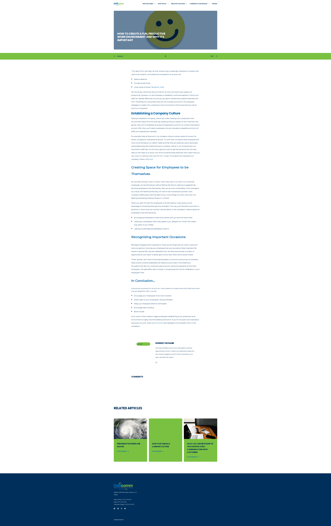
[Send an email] (156, 362)
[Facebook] (115, 508)
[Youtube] (124, 508)
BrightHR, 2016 (157, 87)
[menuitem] (148, 3)
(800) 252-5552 (130, 504)
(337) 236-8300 (127, 499)
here (151, 159)
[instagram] (121, 508)
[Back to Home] (119, 4)
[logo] (123, 485)
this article (159, 323)
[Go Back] (165, 56)
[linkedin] (118, 508)
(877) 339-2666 (121, 502)
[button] (3, 522)
